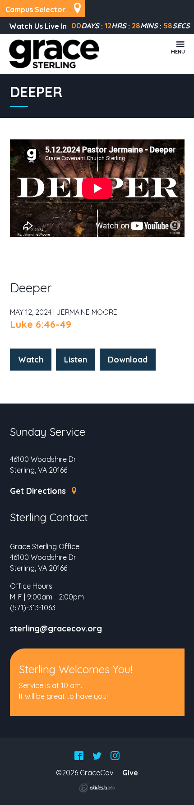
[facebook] (78, 756)
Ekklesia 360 (97, 787)
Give (130, 772)
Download (128, 359)
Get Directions (39, 491)
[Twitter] (97, 756)
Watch (30, 359)
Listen (75, 359)
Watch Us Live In (38, 26)
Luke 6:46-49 (40, 324)
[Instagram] (115, 756)
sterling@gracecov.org (56, 628)
